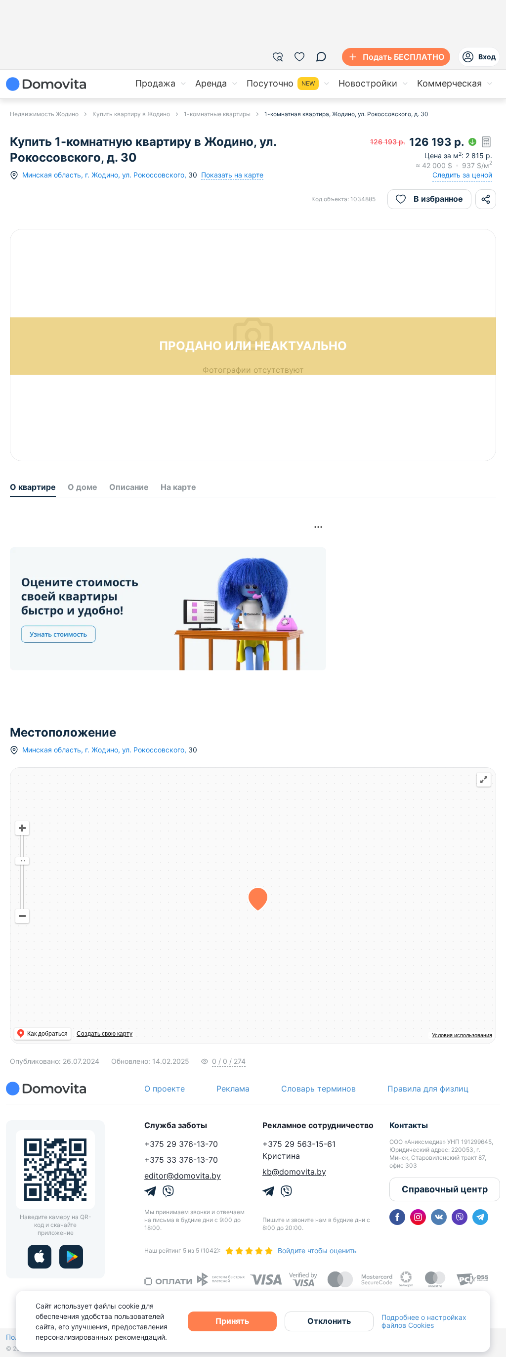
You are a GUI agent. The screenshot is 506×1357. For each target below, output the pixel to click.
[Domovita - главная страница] (46, 84)
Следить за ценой (462, 175)
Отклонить (329, 1321)
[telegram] (480, 1217)
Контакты (408, 1125)
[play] (71, 1257)
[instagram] (418, 1217)
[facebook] (397, 1217)
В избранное (438, 199)
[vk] (439, 1217)
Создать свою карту (104, 1033)
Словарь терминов (318, 1088)
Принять (232, 1321)
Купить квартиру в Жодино (131, 114)
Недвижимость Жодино (44, 114)
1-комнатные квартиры (217, 114)
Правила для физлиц (427, 1088)
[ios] (39, 1257)
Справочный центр (445, 1189)
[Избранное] (299, 57)
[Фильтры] (278, 57)
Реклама (233, 1088)
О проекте (164, 1088)
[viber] (459, 1217)
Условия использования (462, 1035)
